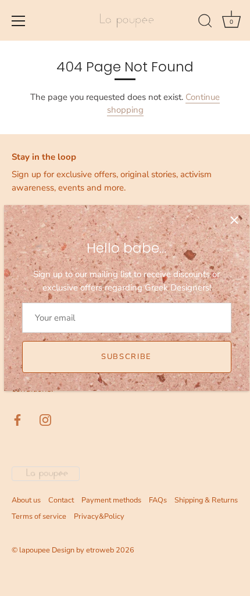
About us (26, 500)
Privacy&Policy (99, 516)
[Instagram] (45, 419)
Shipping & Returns (206, 500)
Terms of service (39, 516)
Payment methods (111, 500)
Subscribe (126, 356)
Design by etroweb (84, 550)
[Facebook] (17, 419)
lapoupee (34, 550)
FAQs (158, 500)
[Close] (234, 220)
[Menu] (18, 21)
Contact (61, 500)
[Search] (205, 22)
